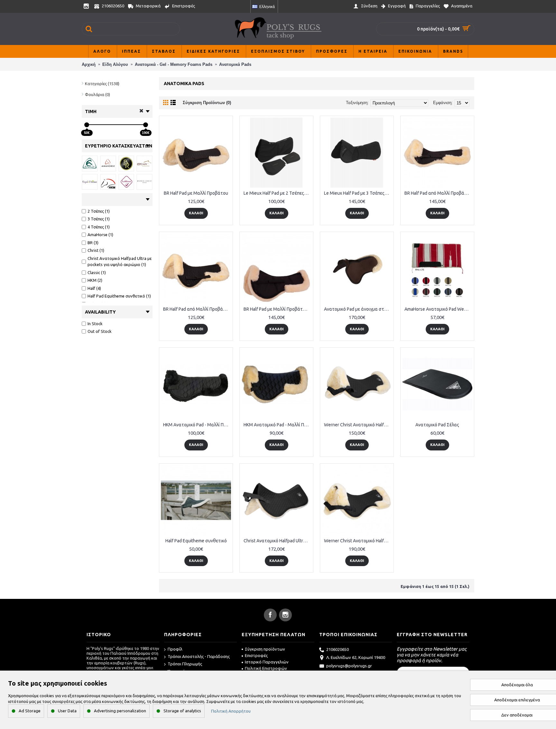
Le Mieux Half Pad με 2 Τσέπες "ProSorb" (277, 193)
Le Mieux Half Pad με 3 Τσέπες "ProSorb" (358, 193)
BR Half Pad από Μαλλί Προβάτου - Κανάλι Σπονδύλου (197, 309)
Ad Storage (30, 710)
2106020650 (337, 649)
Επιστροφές (256, 655)
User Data (67, 710)
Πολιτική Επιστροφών (266, 668)
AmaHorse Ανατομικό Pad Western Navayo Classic (438, 309)
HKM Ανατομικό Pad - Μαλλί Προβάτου (277, 424)
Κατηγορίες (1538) (102, 83)
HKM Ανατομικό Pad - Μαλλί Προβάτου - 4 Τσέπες (197, 424)
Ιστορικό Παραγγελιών (267, 662)
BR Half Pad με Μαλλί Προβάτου (196, 193)
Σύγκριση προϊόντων (265, 649)
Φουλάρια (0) (97, 94)
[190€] (145, 124)
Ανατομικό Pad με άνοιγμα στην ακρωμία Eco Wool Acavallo (358, 309)
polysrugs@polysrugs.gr (349, 665)
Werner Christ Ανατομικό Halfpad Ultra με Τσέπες (358, 540)
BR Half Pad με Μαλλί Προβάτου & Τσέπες (277, 309)
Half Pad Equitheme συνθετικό (196, 540)
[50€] (86, 124)
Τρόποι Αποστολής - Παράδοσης (199, 656)
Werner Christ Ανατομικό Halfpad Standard (358, 424)
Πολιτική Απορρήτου (231, 711)
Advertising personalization (120, 710)
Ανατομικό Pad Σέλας (437, 424)
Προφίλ (175, 649)
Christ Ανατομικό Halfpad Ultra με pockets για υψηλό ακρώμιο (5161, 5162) (277, 540)
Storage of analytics (182, 710)
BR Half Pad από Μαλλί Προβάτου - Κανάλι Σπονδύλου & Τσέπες (438, 193)
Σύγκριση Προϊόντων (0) (207, 102)
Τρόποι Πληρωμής (185, 664)
